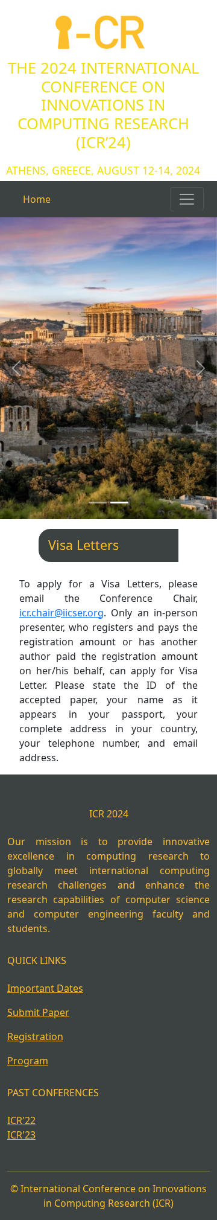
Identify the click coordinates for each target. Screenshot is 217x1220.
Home (37, 199)
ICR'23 (21, 1135)
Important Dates (45, 988)
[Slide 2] (119, 502)
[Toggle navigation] (187, 199)
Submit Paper (38, 1012)
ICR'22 (21, 1120)
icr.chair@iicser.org (61, 612)
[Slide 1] (98, 502)
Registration (35, 1036)
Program (27, 1060)
